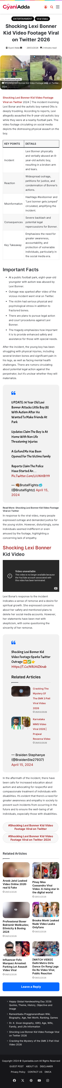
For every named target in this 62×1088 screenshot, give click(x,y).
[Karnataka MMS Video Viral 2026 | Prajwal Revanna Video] (20, 723)
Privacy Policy (18, 1071)
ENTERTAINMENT (22, 18)
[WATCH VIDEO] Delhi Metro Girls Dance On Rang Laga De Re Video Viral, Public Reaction (45, 966)
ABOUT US (32, 1066)
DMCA (48, 1071)
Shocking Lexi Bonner (27, 548)
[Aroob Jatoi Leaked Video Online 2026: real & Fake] (16, 869)
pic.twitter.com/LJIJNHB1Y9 (30, 476)
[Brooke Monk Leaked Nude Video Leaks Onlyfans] (45, 909)
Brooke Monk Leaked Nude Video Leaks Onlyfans (45, 924)
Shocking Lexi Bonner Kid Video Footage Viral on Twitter (31, 827)
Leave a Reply (31, 986)
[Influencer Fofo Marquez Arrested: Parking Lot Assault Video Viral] (16, 948)
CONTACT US (35, 1071)
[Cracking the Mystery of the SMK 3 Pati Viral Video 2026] (20, 691)
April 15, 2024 (22, 765)
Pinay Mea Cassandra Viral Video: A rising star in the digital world (45, 887)
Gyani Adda (13, 47)
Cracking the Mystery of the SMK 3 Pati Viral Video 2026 (41, 698)
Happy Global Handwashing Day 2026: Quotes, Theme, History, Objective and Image (30, 1005)
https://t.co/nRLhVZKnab (28, 667)
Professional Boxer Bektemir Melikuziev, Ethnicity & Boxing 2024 (16, 926)
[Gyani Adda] (16, 7)
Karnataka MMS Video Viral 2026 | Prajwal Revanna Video (41, 729)
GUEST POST (16, 1066)
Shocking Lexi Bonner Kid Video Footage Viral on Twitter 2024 (31, 837)
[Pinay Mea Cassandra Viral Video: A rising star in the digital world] (45, 870)
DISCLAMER (46, 1066)
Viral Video (42, 18)
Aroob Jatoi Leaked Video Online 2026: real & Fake (15, 884)
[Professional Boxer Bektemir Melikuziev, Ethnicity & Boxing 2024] (16, 910)
